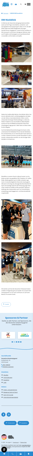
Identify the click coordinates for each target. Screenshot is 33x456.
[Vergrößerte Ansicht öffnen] (16, 52)
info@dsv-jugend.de (8, 367)
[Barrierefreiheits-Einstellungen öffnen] (11, 4)
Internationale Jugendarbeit (10, 397)
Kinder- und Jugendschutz (10, 390)
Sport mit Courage (8, 395)
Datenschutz (23, 442)
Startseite (5, 13)
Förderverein (11, 423)
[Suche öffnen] (21, 4)
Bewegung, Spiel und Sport (10, 392)
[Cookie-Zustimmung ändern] (4, 449)
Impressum (16, 442)
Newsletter (6, 380)
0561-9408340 (6, 365)
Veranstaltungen (7, 377)
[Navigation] (29, 4)
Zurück (7, 304)
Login (4, 382)
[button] (12, 341)
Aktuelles (5, 375)
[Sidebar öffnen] (25, 4)
